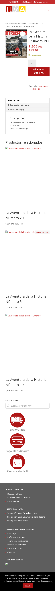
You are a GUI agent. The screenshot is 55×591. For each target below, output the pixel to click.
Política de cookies (15, 548)
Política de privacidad (16, 537)
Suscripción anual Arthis (17, 520)
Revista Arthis (13, 501)
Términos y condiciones (17, 541)
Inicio (7, 23)
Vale (27, 585)
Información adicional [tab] (18, 105)
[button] (22, 33)
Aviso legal (12, 533)
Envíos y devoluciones (16, 544)
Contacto (11, 552)
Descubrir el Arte (14, 494)
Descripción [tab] (13, 100)
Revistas (14, 23)
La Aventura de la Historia (29, 23)
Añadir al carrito (39, 71)
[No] (51, 581)
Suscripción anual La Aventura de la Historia (26, 517)
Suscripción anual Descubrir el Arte (22, 513)
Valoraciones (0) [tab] (16, 109)
